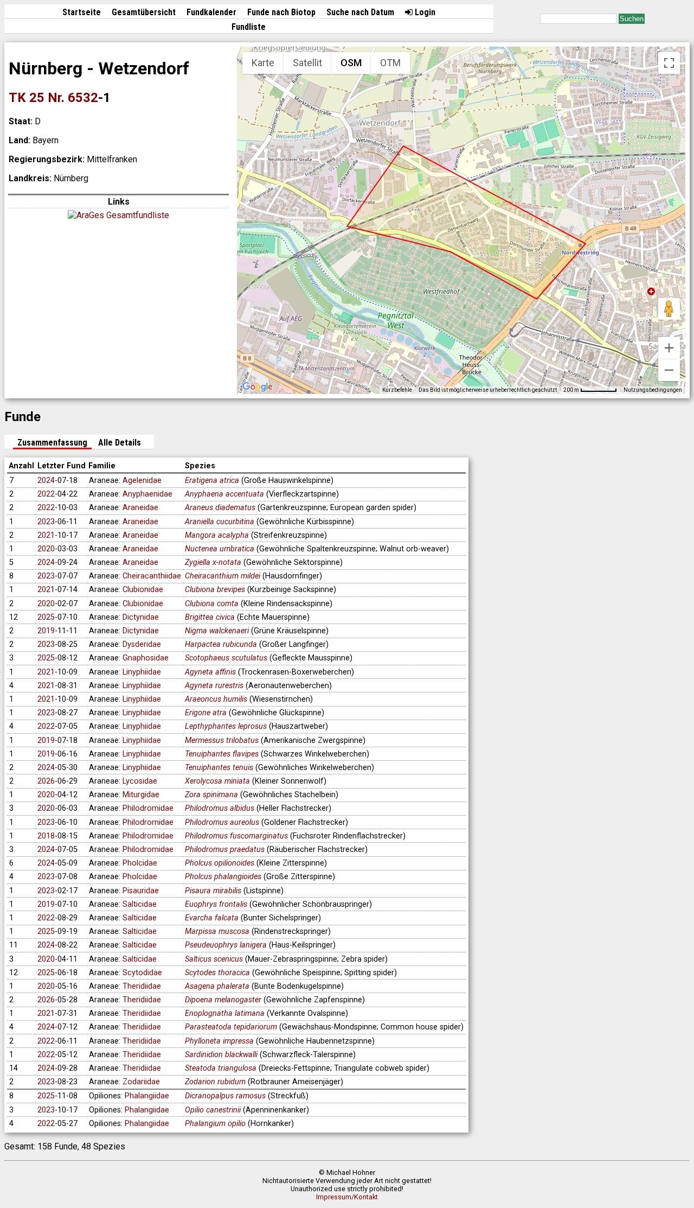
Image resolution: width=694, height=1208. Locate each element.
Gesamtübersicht (144, 12)
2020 (46, 549)
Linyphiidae (142, 672)
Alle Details (119, 442)
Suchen (632, 19)
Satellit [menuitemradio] (307, 62)
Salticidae (140, 904)
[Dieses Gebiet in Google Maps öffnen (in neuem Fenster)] (257, 387)
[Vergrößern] (669, 348)
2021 (46, 535)
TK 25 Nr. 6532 (53, 97)
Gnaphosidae (146, 658)
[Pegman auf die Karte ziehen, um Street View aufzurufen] (669, 309)
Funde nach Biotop (281, 12)
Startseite (81, 12)
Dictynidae (141, 617)
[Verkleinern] (669, 370)
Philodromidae (148, 808)
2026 (46, 781)
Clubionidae (143, 589)
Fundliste (249, 27)
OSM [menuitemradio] (351, 62)
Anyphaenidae (147, 494)
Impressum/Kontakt (347, 1197)
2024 (46, 480)
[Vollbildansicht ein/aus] (669, 63)
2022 (46, 494)
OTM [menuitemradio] (390, 62)
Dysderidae (142, 644)
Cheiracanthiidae (152, 576)
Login (424, 12)
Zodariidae (141, 1081)
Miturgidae (141, 794)
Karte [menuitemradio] (263, 62)
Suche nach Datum (360, 12)
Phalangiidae (147, 1096)
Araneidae (140, 507)
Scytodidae (142, 972)
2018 (46, 836)
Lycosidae (140, 781)
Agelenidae (142, 480)
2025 (46, 617)
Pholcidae (140, 863)
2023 (46, 521)
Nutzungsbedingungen (653, 390)
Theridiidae (142, 986)
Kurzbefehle (397, 390)
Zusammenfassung (52, 442)
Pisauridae (141, 890)
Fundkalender (211, 12)
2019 (46, 630)
